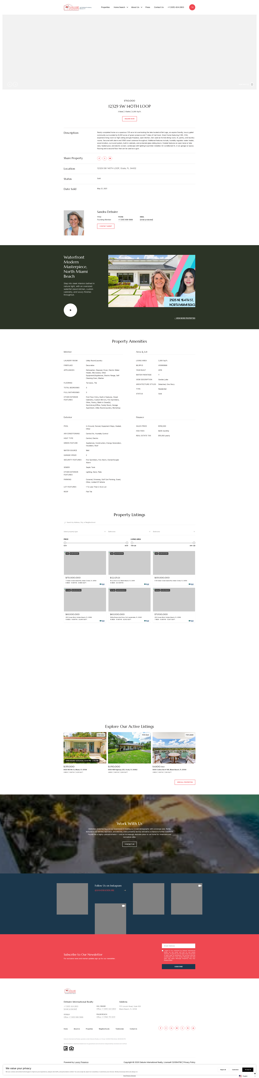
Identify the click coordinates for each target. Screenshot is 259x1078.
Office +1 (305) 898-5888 (73, 1017)
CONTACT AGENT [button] (106, 226)
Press (147, 7)
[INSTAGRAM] (166, 1028)
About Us (135, 7)
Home (66, 1029)
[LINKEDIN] (171, 1028)
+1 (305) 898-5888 (125, 220)
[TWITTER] (182, 1028)
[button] (246, 1076)
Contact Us (159, 7)
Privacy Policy (168, 960)
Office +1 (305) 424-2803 (106, 1009)
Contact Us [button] (129, 844)
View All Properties (185, 782)
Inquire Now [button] (129, 119)
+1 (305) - (71, 1006)
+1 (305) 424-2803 (176, 7)
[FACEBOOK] (160, 1028)
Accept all (248, 1069)
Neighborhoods (104, 1029)
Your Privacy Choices (129, 1075)
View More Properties (185, 318)
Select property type (71, 531)
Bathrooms (111, 531)
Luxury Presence (81, 1062)
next (15, 84)
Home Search (119, 7)
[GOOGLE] (188, 1028)
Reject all (223, 1069)
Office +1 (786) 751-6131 (106, 1017)
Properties (105, 7)
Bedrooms (156, 531)
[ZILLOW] (193, 1028)
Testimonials (120, 1029)
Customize (235, 1069)
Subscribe (179, 966)
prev (9, 84)
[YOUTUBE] (177, 1028)
